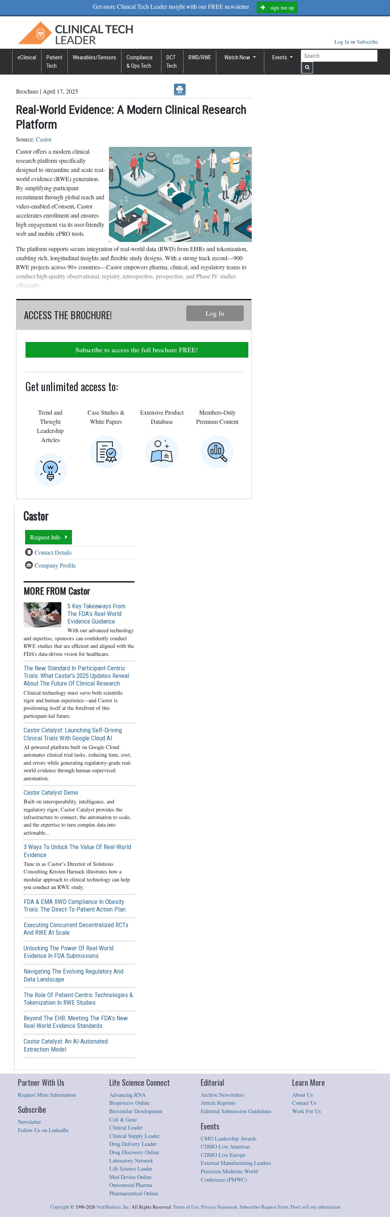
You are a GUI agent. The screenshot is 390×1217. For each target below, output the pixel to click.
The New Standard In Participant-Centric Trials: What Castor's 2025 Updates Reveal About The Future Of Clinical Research (76, 675)
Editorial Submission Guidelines (236, 1111)
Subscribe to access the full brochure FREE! (136, 349)
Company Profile (55, 565)
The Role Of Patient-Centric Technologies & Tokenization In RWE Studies (78, 998)
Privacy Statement (219, 1207)
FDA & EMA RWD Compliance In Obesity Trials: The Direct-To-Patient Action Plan (75, 905)
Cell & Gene (123, 1119)
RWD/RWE (200, 57)
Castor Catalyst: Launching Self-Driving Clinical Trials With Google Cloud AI (73, 733)
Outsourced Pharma (130, 1184)
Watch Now (237, 57)
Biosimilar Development (135, 1111)
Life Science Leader (130, 1168)
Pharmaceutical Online (133, 1193)
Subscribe (367, 41)
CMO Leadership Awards (229, 1138)
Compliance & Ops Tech (139, 62)
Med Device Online (130, 1176)
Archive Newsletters (223, 1094)
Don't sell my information (315, 1207)
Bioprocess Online (129, 1102)
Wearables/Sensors (94, 57)
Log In (342, 41)
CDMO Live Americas (225, 1146)
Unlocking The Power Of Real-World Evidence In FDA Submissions (68, 951)
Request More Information (47, 1094)
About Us (302, 1094)
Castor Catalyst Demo (51, 792)
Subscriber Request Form (264, 1207)
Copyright (59, 1207)
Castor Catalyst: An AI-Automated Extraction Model (66, 1045)
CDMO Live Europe (223, 1154)
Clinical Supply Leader (134, 1135)
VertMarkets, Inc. (113, 1207)
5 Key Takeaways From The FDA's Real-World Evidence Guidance (96, 613)
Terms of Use (186, 1207)
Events (280, 57)
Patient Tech (54, 62)
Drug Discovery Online (134, 1152)
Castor (43, 139)
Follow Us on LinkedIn (43, 1130)
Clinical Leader (126, 1127)
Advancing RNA (127, 1094)
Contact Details (53, 552)
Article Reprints (218, 1102)
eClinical (27, 57)
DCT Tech (171, 62)
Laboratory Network (131, 1160)
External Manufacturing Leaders (236, 1162)
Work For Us (306, 1111)
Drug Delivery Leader (133, 1143)
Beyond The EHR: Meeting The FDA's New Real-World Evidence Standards (76, 1021)
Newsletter (29, 1121)
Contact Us (304, 1102)
